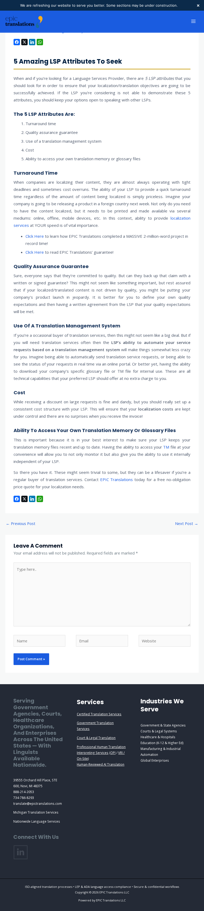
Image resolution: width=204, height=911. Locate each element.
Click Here (35, 236)
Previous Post (20, 523)
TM (166, 447)
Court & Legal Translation (96, 738)
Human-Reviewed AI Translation (100, 764)
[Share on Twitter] (24, 42)
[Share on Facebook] (17, 42)
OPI (113, 752)
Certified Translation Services (99, 714)
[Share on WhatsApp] (40, 42)
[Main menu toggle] (193, 21)
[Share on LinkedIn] (32, 42)
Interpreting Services (92, 752)
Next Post (186, 523)
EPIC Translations (116, 479)
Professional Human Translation (101, 747)
